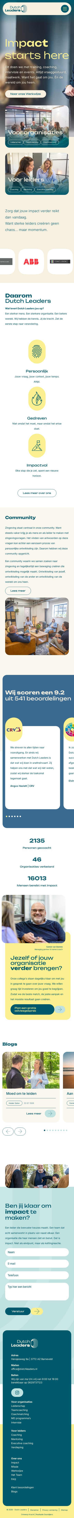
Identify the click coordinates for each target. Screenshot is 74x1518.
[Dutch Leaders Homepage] (16, 9)
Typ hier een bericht (19, 1286)
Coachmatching (20, 1414)
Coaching (16, 1434)
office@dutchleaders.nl (24, 1368)
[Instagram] (17, 1392)
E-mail (11, 1263)
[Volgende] (20, 1131)
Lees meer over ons (37, 493)
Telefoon (13, 1275)
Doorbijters (48, 1514)
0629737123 (35, 1382)
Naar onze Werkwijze (25, 93)
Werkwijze (17, 1470)
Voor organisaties (21, 1401)
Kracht (31, 1514)
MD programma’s (21, 1418)
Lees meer (17, 590)
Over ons (16, 1458)
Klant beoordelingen (22, 1487)
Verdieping (17, 1447)
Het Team (16, 1474)
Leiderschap (18, 1405)
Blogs (14, 1491)
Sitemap (64, 1510)
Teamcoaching (19, 1410)
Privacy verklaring (49, 1510)
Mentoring (17, 1439)
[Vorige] (8, 1131)
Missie (14, 1466)
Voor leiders (18, 1430)
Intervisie (16, 1422)
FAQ (13, 1479)
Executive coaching (22, 1443)
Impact (15, 1462)
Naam (11, 1252)
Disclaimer (34, 1510)
